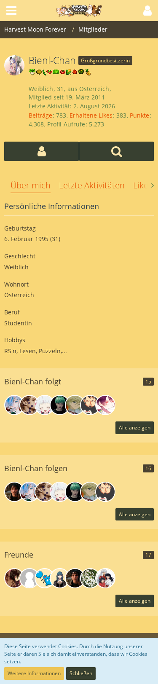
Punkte (139, 115)
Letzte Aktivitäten (92, 185)
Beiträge (40, 115)
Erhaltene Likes (91, 115)
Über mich (31, 185)
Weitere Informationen (34, 673)
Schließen (81, 673)
